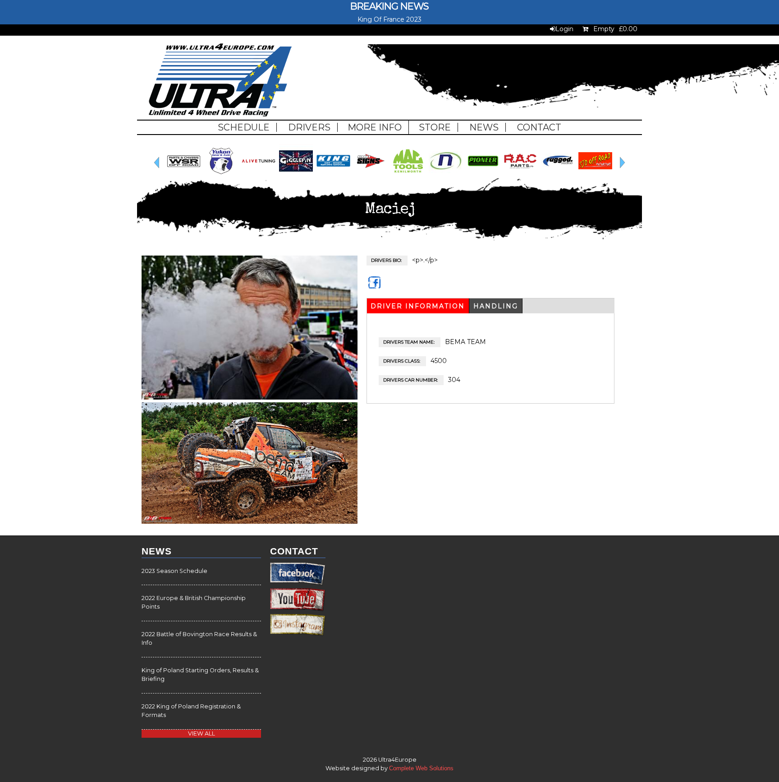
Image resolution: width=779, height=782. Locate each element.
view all (201, 733)
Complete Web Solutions (421, 768)
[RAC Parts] (520, 176)
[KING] (333, 176)
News (484, 127)
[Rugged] (558, 176)
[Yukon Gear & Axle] (221, 176)
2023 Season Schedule (174, 571)
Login (564, 29)
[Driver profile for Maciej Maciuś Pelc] (249, 397)
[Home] (220, 81)
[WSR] (184, 176)
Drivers (309, 127)
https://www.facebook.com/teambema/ (375, 286)
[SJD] (595, 176)
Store (435, 127)
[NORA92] (446, 176)
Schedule (244, 127)
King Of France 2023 (389, 19)
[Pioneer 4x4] (483, 176)
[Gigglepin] (296, 176)
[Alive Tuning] (258, 176)
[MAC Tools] (408, 176)
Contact (539, 127)
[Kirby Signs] (371, 176)
